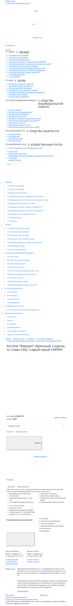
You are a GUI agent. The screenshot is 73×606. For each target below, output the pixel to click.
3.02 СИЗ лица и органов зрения (19, 112)
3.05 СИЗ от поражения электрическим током (24, 119)
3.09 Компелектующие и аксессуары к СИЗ (23, 127)
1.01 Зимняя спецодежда (17, 55)
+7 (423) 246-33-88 (12, 3)
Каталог (8, 50)
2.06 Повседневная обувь (17, 95)
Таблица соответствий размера (18, 334)
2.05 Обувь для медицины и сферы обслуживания (25, 92)
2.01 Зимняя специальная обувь (19, 84)
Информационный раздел (13, 313)
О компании (11, 324)
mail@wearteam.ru (24, 3)
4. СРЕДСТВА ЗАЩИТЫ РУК (13, 288)
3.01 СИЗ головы (14, 110)
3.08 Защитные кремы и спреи (18, 125)
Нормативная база (15, 156)
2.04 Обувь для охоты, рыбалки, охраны (22, 90)
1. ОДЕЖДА (8, 182)
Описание (10, 432)
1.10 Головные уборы (15, 75)
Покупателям (13, 152)
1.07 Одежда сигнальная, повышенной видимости (25, 68)
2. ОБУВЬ (7, 225)
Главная (8, 339)
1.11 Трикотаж (13, 77)
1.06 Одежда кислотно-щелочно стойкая (22, 66)
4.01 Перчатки (13, 134)
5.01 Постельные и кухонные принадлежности (24, 148)
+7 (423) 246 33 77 (11, 562)
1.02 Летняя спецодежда (16, 58)
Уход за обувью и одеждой (31, 156)
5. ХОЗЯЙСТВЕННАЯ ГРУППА (14, 306)
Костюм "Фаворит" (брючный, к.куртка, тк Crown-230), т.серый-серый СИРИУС (34, 341)
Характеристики (21, 432)
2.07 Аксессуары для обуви (17, 97)
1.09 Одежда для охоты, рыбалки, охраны (22, 72)
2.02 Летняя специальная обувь (19, 86)
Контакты (11, 160)
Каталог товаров (19, 339)
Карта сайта (10, 595)
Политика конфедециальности (16, 597)
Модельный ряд (14, 426)
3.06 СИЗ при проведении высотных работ (23, 121)
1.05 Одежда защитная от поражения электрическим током (29, 64)
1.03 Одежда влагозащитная (18, 60)
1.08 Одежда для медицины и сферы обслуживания (26, 70)
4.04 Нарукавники (14, 141)
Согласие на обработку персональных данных (22, 599)
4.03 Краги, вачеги (14, 139)
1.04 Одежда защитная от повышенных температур (26, 62)
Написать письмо (12, 564)
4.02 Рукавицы (13, 136)
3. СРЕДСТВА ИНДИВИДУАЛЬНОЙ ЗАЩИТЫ (19, 253)
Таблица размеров (47, 156)
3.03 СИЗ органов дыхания (17, 114)
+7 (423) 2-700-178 (33, 559)
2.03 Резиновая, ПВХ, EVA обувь (19, 88)
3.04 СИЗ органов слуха (16, 116)
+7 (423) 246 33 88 (11, 559)
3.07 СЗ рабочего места (16, 123)
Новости (18, 160)
